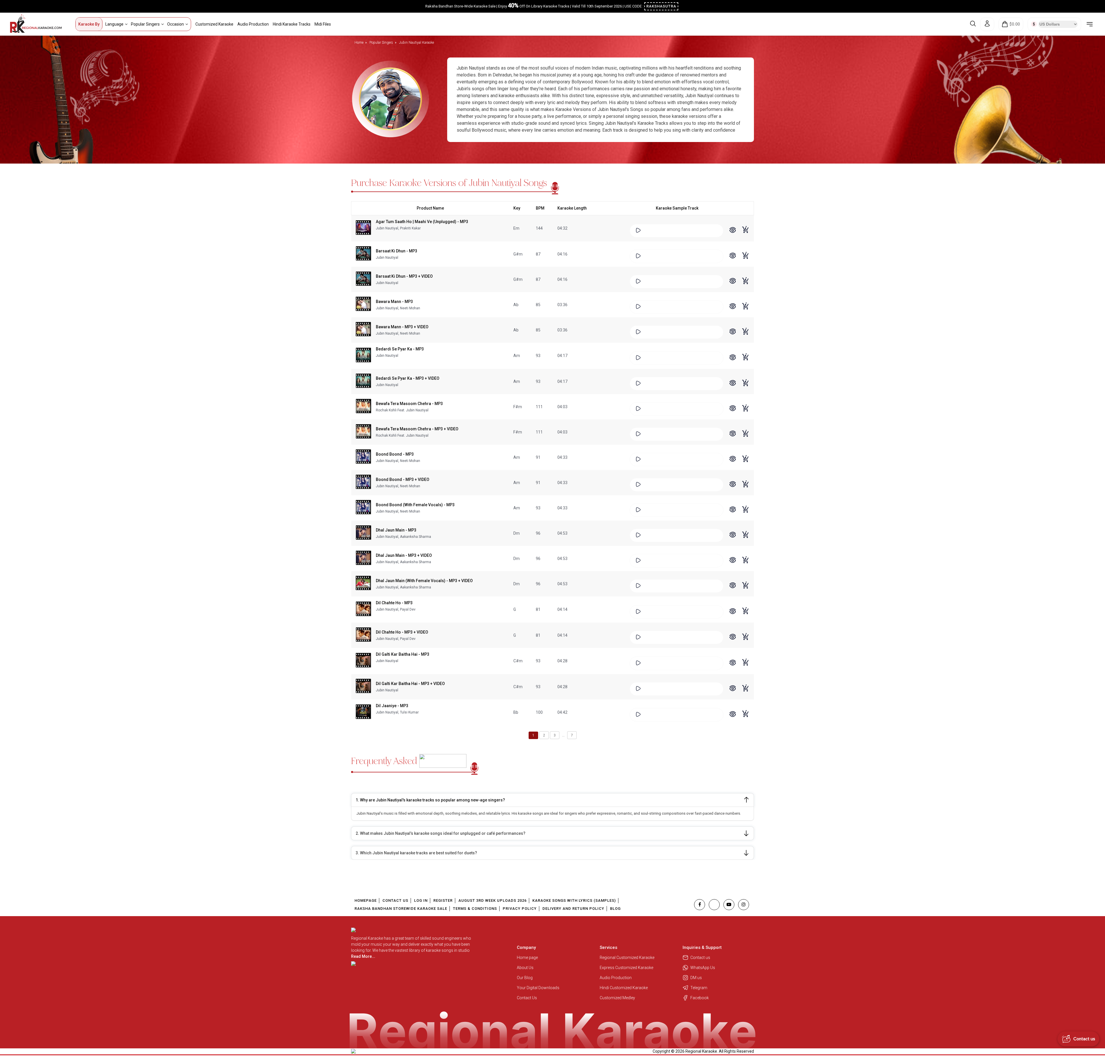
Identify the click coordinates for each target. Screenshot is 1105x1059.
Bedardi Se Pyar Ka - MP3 (400, 349)
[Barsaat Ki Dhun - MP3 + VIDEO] (363, 279)
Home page (527, 957)
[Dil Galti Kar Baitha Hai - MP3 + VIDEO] (363, 687)
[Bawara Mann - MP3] (363, 305)
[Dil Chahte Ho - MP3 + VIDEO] (363, 635)
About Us (525, 967)
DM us (696, 977)
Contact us (700, 957)
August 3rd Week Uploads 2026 (492, 900)
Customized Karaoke (214, 24)
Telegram (698, 987)
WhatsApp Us (702, 967)
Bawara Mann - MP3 (394, 301)
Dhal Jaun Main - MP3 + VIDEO (404, 555)
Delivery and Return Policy (573, 908)
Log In (421, 900)
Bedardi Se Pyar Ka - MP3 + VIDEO (407, 378)
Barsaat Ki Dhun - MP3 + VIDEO (404, 276)
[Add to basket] (746, 233)
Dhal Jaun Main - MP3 (396, 530)
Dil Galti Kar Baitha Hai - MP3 (402, 654)
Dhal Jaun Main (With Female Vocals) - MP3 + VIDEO (424, 580)
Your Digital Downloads (538, 987)
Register (443, 900)
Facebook (699, 997)
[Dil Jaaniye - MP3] (363, 712)
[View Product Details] (732, 231)
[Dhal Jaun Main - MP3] (363, 533)
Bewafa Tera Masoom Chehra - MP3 (409, 403)
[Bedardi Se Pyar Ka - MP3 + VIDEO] (363, 381)
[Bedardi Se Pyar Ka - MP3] (363, 356)
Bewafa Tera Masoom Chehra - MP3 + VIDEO (417, 429)
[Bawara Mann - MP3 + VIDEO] (363, 330)
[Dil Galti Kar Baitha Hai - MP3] (363, 661)
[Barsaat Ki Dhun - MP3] (363, 254)
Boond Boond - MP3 (395, 454)
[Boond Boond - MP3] (363, 457)
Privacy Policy (520, 908)
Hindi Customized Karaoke (624, 987)
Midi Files (323, 24)
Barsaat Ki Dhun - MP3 (396, 251)
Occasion (175, 24)
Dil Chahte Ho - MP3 (394, 603)
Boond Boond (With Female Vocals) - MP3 (415, 504)
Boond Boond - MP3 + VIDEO (402, 479)
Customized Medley (618, 997)
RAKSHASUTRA (661, 6)
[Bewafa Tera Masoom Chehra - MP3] (363, 407)
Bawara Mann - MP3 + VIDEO (402, 327)
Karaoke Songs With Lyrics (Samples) (574, 900)
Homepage (366, 900)
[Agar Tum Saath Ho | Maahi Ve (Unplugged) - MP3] (363, 228)
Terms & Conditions (475, 908)
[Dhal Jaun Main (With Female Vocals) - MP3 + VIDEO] (363, 584)
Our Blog (525, 977)
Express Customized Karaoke (627, 967)
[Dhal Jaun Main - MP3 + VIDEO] (363, 558)
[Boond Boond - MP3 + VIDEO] (363, 483)
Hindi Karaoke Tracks (291, 24)
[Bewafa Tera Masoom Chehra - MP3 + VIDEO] (363, 432)
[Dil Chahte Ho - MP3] (363, 609)
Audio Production (253, 24)
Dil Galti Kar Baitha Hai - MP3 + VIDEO (410, 683)
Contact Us (395, 900)
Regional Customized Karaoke (627, 957)
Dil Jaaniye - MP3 (392, 705)
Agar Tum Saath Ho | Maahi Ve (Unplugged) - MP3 (422, 221)
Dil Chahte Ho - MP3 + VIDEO (402, 632)
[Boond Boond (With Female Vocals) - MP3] (363, 508)
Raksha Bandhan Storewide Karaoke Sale (401, 908)
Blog (615, 908)
